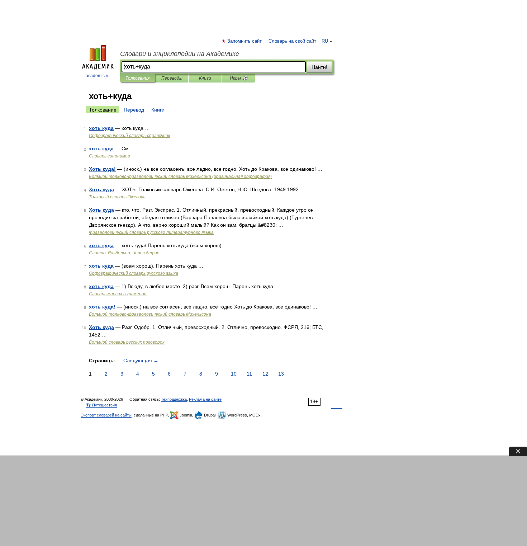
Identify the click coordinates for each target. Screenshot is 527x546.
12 (265, 374)
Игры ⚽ (238, 78)
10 (234, 374)
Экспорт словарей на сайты (106, 415)
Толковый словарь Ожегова (117, 196)
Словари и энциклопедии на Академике (179, 53)
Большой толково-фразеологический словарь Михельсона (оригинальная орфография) (180, 176)
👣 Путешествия (101, 405)
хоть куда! (102, 307)
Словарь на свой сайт (292, 41)
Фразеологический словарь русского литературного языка (151, 232)
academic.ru (98, 75)
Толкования (137, 78)
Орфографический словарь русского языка (133, 273)
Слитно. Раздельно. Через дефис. (124, 252)
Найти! (319, 67)
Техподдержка (174, 399)
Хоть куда (101, 189)
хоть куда (101, 128)
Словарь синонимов (109, 156)
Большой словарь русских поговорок (127, 342)
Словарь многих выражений (118, 293)
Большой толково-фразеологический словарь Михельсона (150, 314)
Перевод (134, 110)
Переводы (171, 78)
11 (249, 374)
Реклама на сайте (205, 399)
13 (281, 374)
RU (325, 41)
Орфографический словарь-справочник (129, 135)
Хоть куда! (102, 169)
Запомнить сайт (245, 41)
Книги (205, 78)
